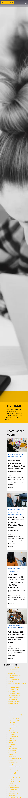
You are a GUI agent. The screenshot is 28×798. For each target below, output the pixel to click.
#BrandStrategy (13, 772)
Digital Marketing (13, 667)
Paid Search (12, 705)
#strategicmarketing (14, 693)
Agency (11, 730)
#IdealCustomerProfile (16, 570)
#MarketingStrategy (15, 456)
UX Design (11, 764)
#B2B (9, 454)
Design (10, 681)
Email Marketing (13, 748)
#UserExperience (13, 795)
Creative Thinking (13, 740)
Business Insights (13, 679)
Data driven (12, 744)
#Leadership (12, 785)
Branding (11, 677)
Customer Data (13, 742)
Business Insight (13, 699)
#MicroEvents (12, 458)
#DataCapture (12, 776)
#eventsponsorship (14, 726)
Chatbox (11, 738)
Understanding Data (14, 766)
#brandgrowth (13, 627)
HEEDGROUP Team (14, 473)
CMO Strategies (13, 736)
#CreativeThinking (13, 774)
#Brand (21, 627)
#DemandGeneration (14, 724)
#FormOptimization (14, 777)
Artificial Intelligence (14, 732)
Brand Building (13, 697)
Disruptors (11, 746)
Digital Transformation (15, 675)
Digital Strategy (13, 669)
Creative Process (13, 721)
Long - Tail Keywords (14, 758)
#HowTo (11, 779)
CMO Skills (11, 734)
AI (9, 728)
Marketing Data (13, 760)
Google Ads (12, 752)
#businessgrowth (14, 509)
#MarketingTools (13, 789)
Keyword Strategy (13, 756)
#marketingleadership (15, 715)
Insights (11, 754)
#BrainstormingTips (14, 770)
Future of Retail (13, 750)
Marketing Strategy (14, 703)
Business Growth (13, 719)
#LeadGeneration (17, 454)
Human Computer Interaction (17, 683)
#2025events (12, 707)
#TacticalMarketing (14, 793)
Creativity (11, 722)
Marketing (11, 673)
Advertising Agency (14, 695)
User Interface (13, 768)
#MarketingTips (13, 511)
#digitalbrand (12, 691)
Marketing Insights (14, 701)
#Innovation (12, 783)
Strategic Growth (13, 762)
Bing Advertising (13, 717)
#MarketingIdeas (13, 787)
